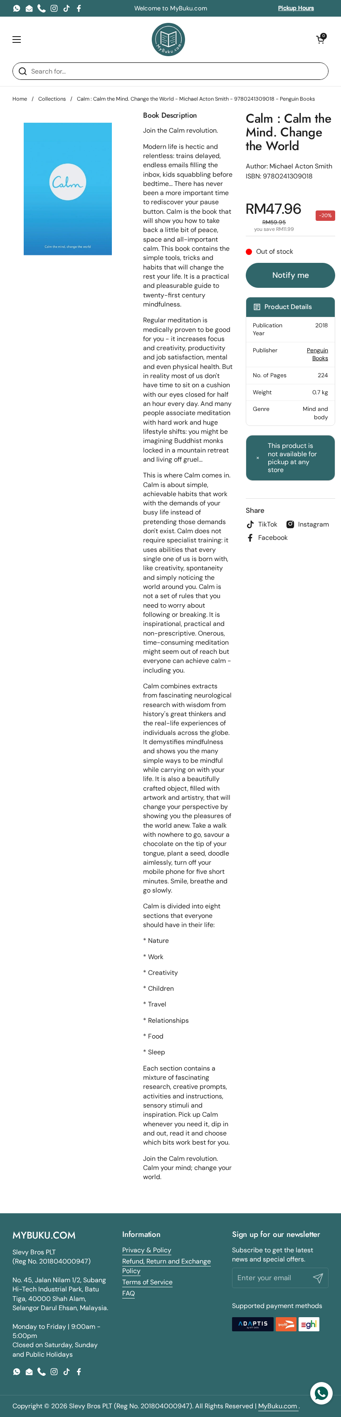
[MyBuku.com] (168, 39)
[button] (320, 39)
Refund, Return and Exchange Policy (166, 1266)
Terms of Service (147, 1282)
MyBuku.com (278, 1406)
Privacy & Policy (146, 1250)
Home (19, 98)
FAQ (128, 1293)
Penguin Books (317, 354)
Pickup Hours (296, 8)
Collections (52, 98)
